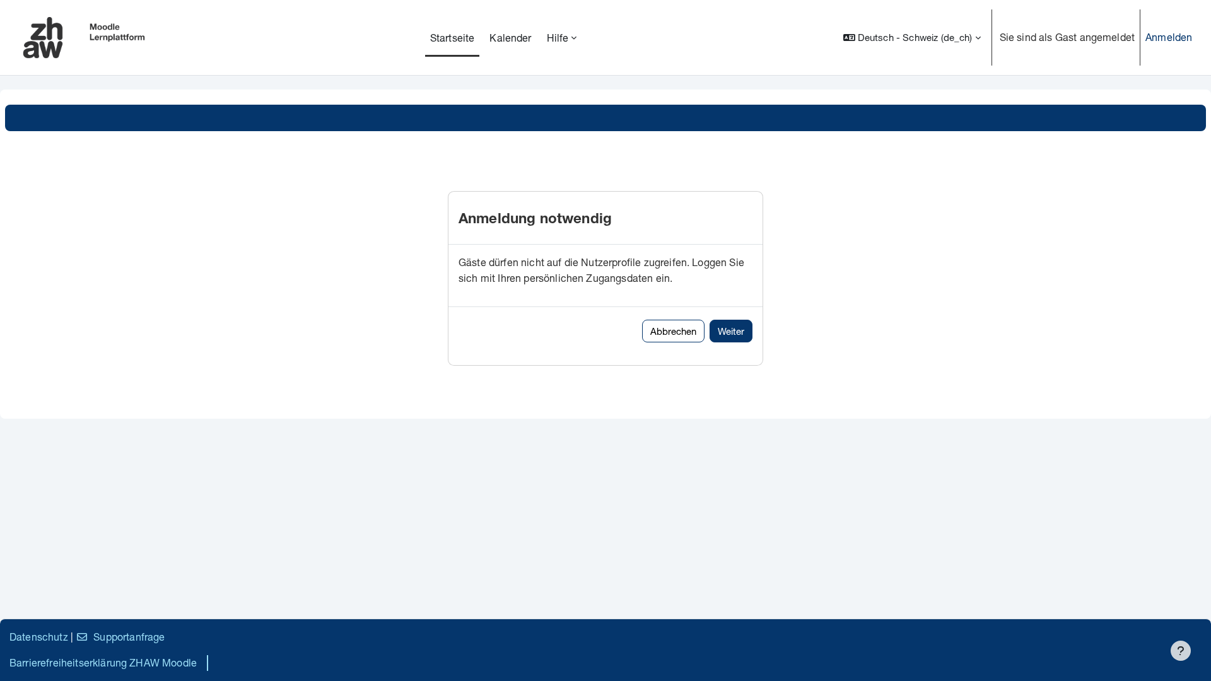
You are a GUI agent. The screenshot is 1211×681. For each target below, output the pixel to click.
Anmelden (1168, 37)
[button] (912, 37)
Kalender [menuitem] (510, 38)
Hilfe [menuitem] (558, 38)
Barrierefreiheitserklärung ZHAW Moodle (103, 662)
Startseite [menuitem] (452, 38)
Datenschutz (38, 637)
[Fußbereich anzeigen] (1181, 651)
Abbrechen (673, 331)
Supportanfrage (129, 637)
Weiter (731, 331)
